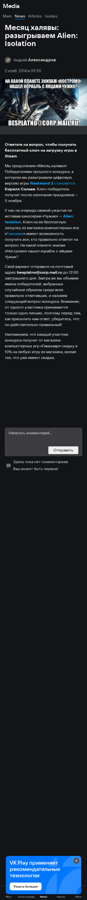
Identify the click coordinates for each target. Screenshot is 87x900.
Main (7, 16)
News (20, 16)
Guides (51, 16)
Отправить (63, 450)
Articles (35, 16)
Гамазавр (15, 233)
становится (65, 183)
